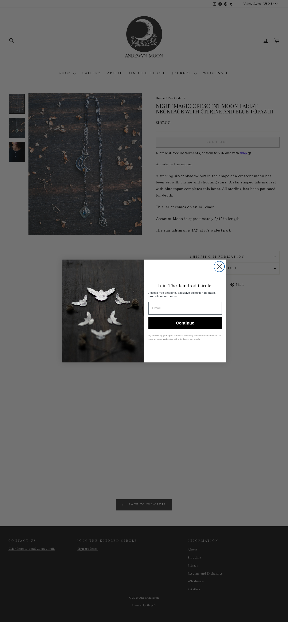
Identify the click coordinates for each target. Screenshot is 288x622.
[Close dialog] (219, 266)
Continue (185, 323)
